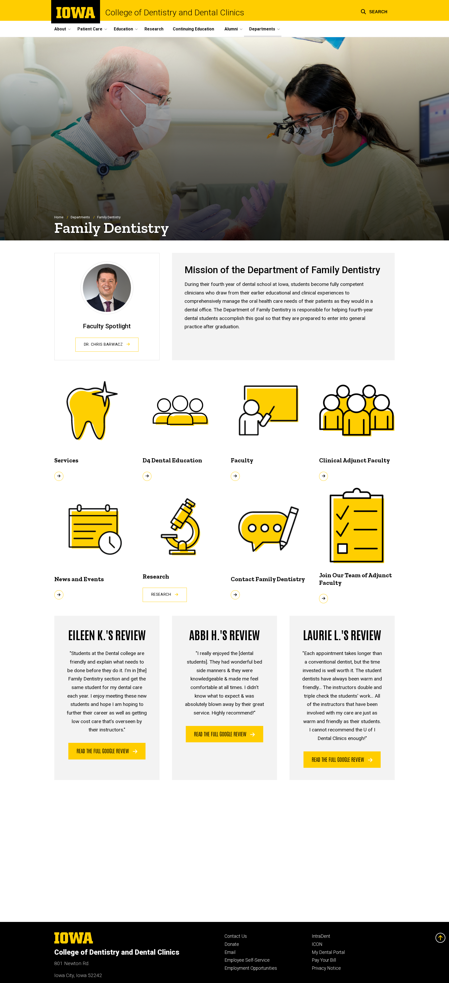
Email (229, 952)
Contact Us (235, 936)
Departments (80, 217)
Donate (231, 944)
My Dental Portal (328, 952)
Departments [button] (262, 29)
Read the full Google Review (103, 750)
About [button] (60, 29)
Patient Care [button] (89, 29)
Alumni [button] (231, 29)
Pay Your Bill (324, 960)
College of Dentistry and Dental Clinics (174, 12)
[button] (374, 11)
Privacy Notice (326, 968)
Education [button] (123, 29)
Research (153, 29)
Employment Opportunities (250, 968)
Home (58, 217)
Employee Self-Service (247, 960)
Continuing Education (193, 29)
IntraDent (321, 936)
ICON (317, 944)
